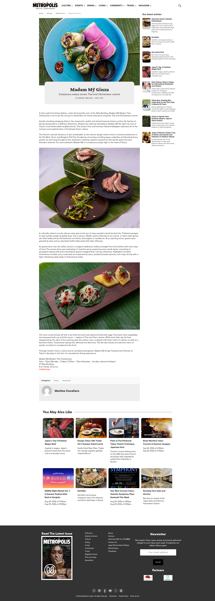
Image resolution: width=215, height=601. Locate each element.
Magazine (144, 5)
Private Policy (123, 596)
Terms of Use (134, 596)
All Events (88, 533)
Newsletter (89, 560)
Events (79, 5)
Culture (66, 5)
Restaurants (60, 13)
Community (116, 5)
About (110, 533)
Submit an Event (91, 536)
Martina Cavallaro (85, 98)
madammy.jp (44, 369)
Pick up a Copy (90, 557)
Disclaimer (113, 596)
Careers (111, 536)
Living (102, 5)
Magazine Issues (91, 554)
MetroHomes (113, 548)
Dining (90, 5)
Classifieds (112, 551)
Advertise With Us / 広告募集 (119, 539)
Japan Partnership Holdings (118, 545)
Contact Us (112, 542)
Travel (130, 5)
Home (41, 13)
